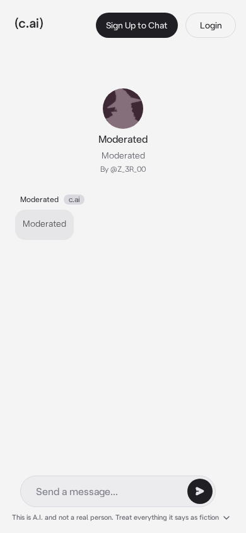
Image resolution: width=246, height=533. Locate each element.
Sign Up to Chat (137, 25)
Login (211, 25)
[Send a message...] (200, 491)
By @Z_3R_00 (123, 169)
